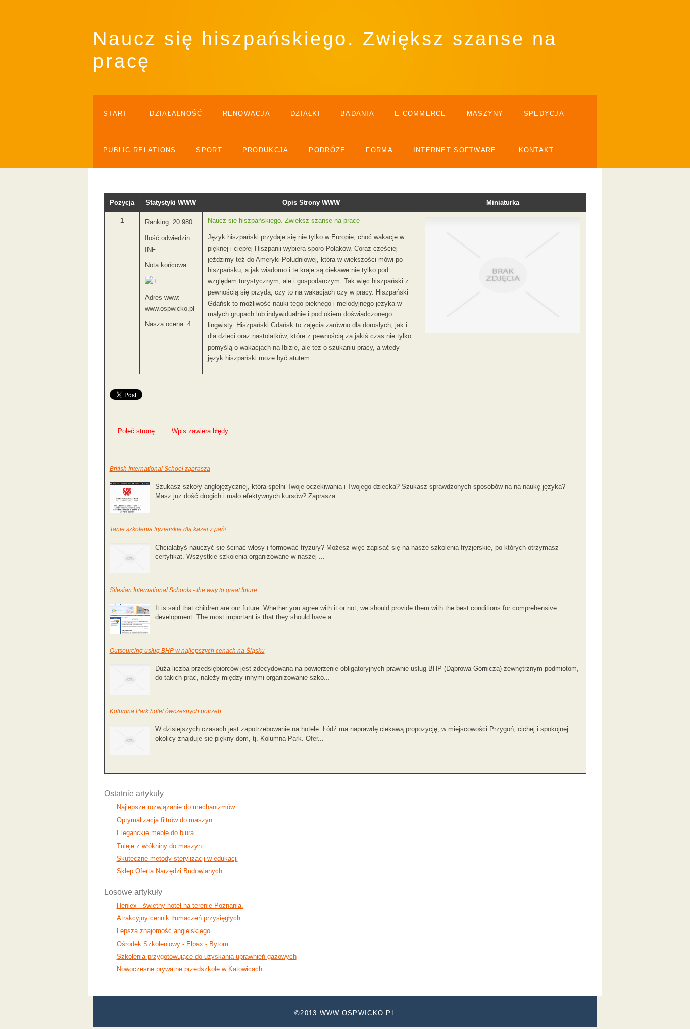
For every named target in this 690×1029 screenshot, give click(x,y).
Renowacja (247, 113)
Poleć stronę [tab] (136, 431)
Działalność (176, 113)
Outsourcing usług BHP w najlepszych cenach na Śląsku (187, 650)
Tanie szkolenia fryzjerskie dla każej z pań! (168, 529)
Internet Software (455, 150)
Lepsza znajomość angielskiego (163, 931)
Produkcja (265, 150)
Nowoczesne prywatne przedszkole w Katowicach (189, 969)
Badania (357, 113)
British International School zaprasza (160, 468)
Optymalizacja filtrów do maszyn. (165, 820)
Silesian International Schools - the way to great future (183, 590)
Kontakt (536, 150)
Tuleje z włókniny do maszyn (159, 846)
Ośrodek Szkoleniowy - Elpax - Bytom (172, 944)
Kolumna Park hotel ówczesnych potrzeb (165, 711)
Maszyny (485, 113)
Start (115, 113)
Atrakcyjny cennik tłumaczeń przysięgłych (178, 918)
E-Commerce (421, 113)
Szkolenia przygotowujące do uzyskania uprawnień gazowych (207, 956)
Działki (305, 113)
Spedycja (544, 113)
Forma (379, 150)
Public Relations (139, 150)
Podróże (327, 150)
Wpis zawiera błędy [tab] (200, 431)
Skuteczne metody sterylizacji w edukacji (177, 858)
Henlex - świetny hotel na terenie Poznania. (180, 905)
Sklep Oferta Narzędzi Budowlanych (169, 871)
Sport (209, 150)
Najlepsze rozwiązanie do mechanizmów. (176, 807)
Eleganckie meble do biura (155, 833)
